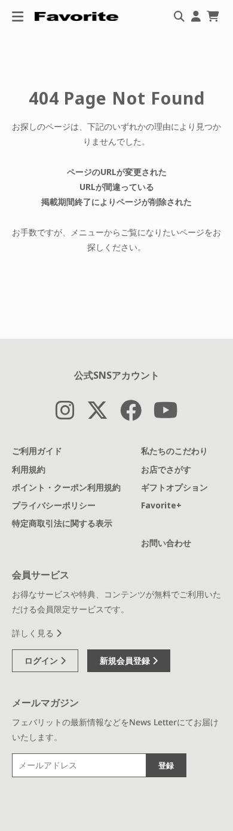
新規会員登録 (126, 660)
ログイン (42, 660)
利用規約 (28, 469)
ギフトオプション (174, 487)
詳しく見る (34, 633)
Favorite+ (161, 505)
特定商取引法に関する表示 (62, 523)
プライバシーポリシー (54, 505)
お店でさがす (166, 469)
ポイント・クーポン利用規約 (66, 487)
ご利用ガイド (37, 450)
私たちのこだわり (174, 450)
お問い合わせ (166, 542)
